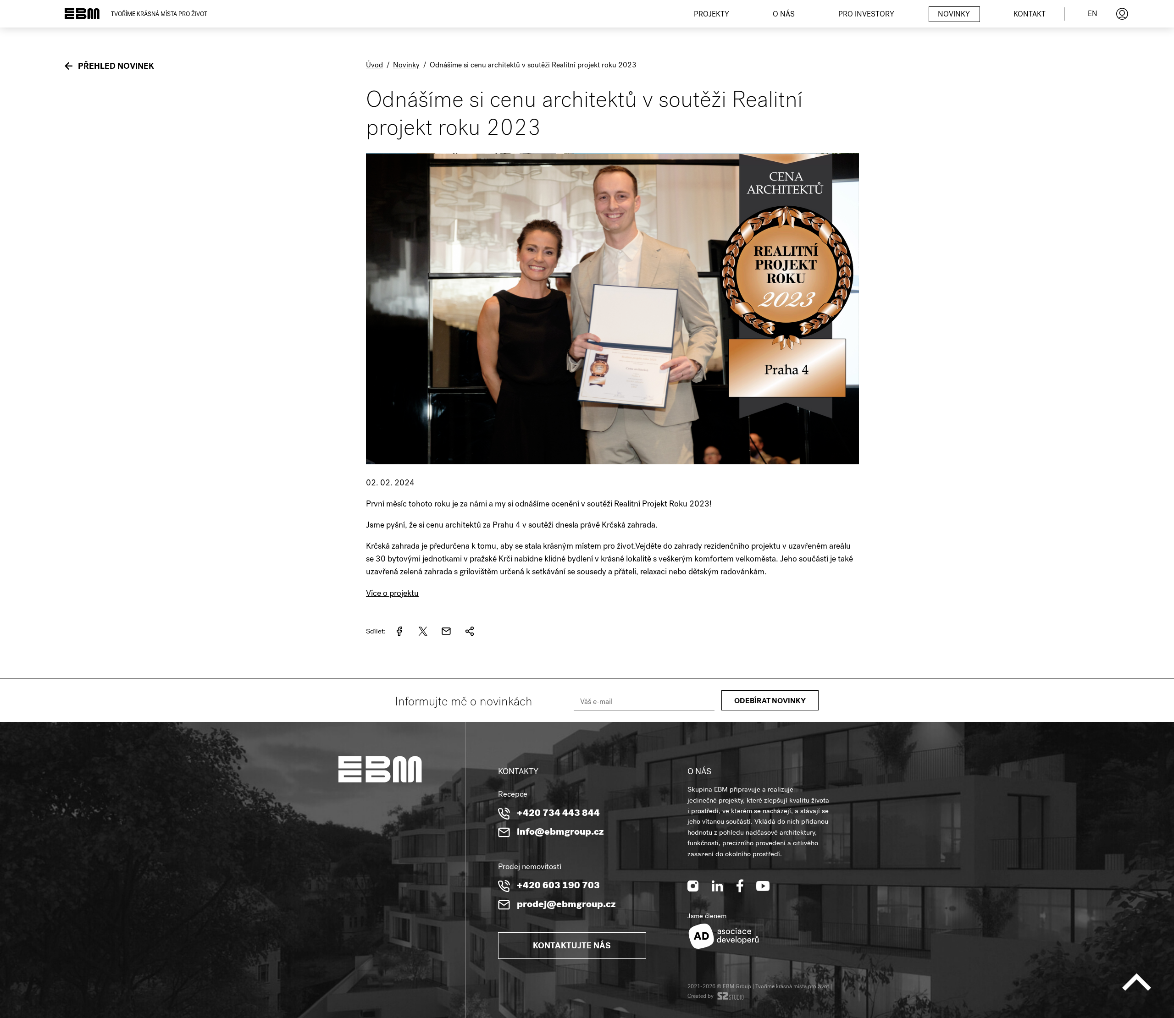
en (1092, 14)
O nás (784, 15)
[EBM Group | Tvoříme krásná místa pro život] (82, 13)
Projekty (711, 15)
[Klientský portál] (1122, 14)
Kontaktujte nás (572, 946)
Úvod (374, 66)
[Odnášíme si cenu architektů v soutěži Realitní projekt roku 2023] (612, 471)
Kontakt (1029, 15)
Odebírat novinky (770, 701)
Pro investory (866, 15)
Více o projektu (392, 594)
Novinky (954, 15)
